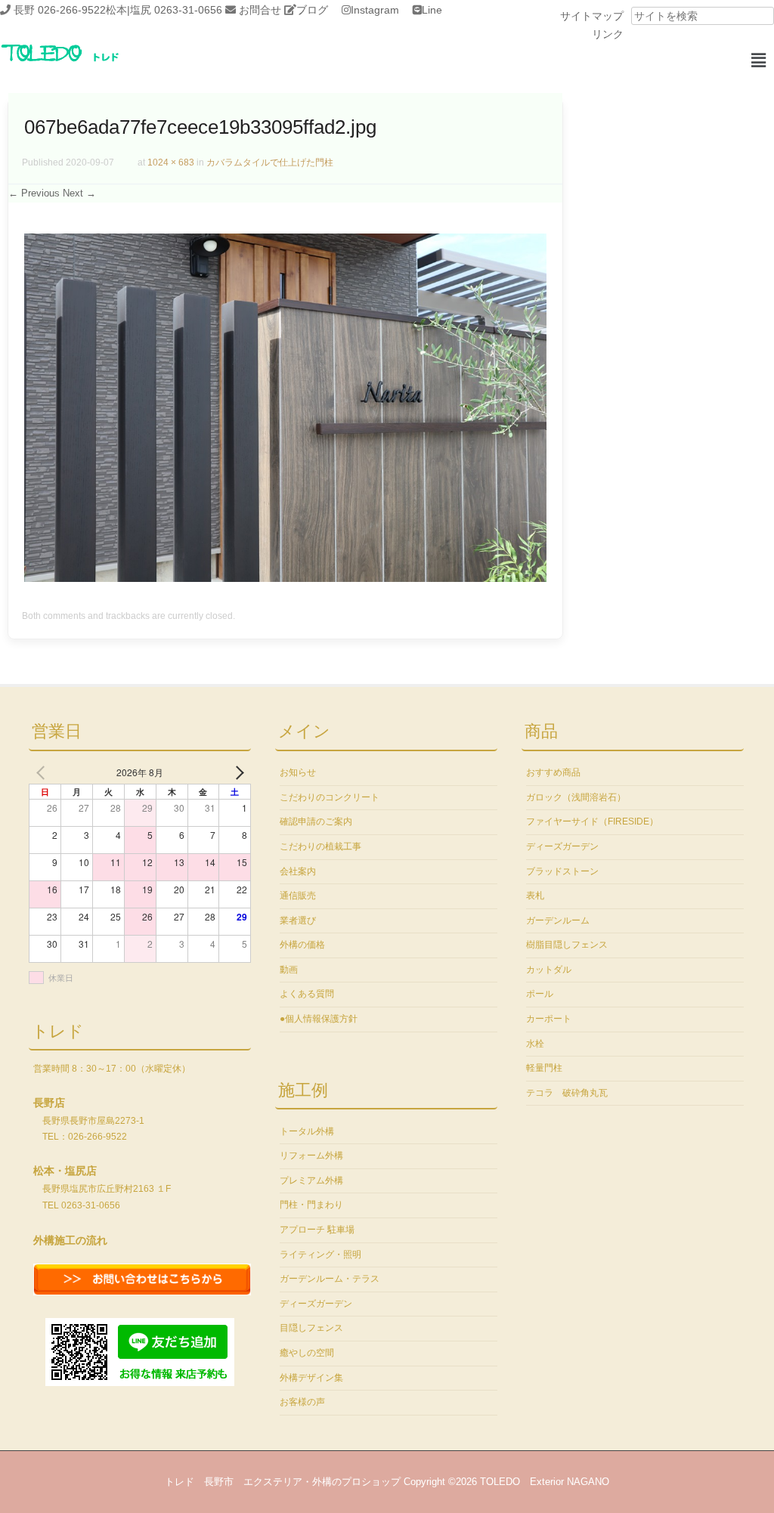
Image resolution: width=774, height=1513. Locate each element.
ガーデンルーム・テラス (329, 1278)
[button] (758, 60)
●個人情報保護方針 (319, 1018)
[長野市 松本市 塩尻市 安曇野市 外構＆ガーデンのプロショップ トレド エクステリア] (79, 63)
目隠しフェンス (311, 1328)
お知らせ (298, 772)
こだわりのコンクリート (329, 797)
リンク (608, 34)
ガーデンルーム (558, 920)
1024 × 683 (170, 162)
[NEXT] (236, 772)
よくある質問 (307, 994)
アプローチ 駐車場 (317, 1229)
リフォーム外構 (311, 1155)
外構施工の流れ (70, 1240)
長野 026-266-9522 (60, 10)
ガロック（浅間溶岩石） (576, 797)
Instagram (375, 10)
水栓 (535, 1043)
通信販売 (298, 895)
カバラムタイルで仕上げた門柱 (269, 162)
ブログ (312, 10)
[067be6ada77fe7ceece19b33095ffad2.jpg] (285, 578)
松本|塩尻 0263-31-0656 (164, 10)
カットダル (548, 969)
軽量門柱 (544, 1068)
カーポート (548, 1018)
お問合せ (260, 10)
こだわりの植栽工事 (320, 846)
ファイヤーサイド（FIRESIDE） (592, 821)
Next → (79, 193)
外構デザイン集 (311, 1377)
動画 (289, 969)
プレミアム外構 (311, 1180)
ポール (539, 994)
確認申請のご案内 (316, 821)
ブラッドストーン (562, 871)
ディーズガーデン (316, 1303)
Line (432, 10)
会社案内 (298, 871)
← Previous (34, 193)
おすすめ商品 (553, 772)
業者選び (298, 920)
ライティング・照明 (320, 1254)
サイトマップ (592, 16)
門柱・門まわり (311, 1204)
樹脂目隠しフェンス (567, 944)
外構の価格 (302, 944)
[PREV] (43, 772)
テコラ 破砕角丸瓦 (567, 1093)
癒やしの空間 (307, 1352)
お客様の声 (302, 1402)
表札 (535, 895)
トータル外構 (307, 1131)
